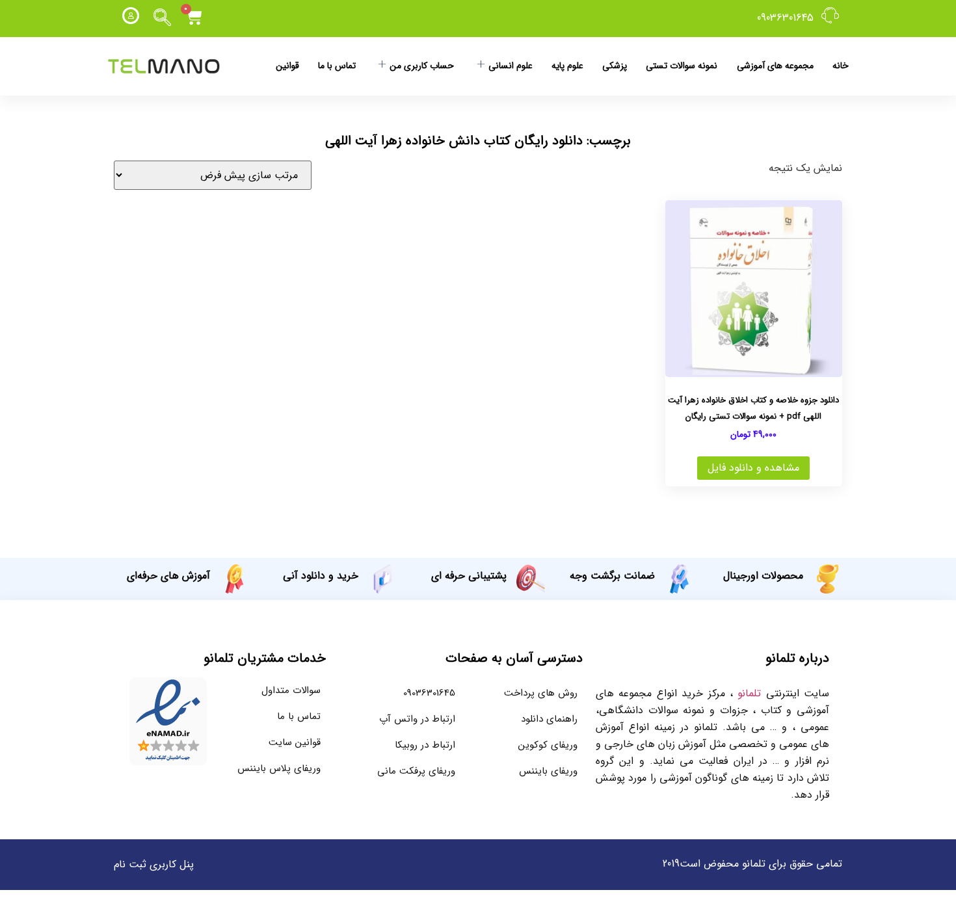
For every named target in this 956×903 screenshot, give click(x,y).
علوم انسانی (510, 66)
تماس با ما (337, 66)
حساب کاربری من (422, 66)
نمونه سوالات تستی (681, 66)
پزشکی (614, 66)
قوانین (287, 66)
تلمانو (749, 693)
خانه (840, 66)
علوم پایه (567, 66)
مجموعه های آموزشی (775, 66)
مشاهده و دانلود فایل (753, 468)
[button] (162, 18)
